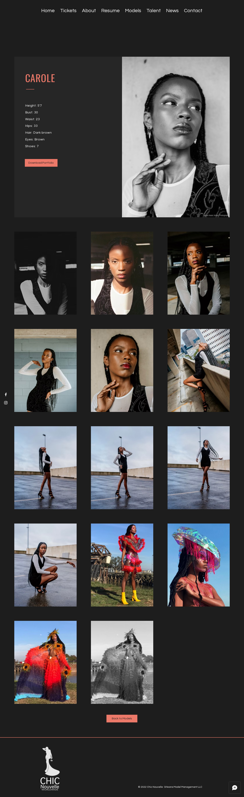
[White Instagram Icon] (6, 402)
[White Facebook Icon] (6, 394)
